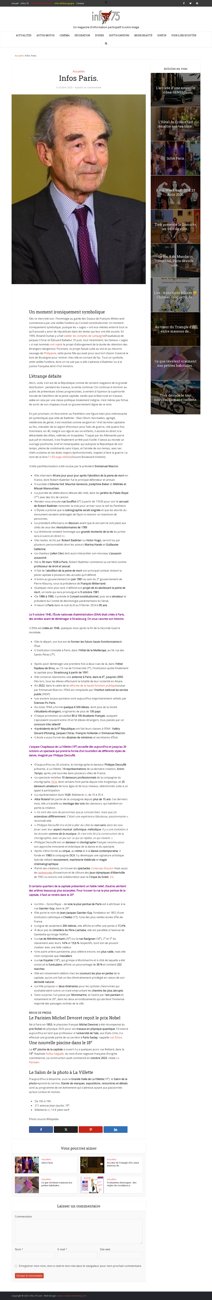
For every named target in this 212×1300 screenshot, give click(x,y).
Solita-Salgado (55, 1053)
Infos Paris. (47, 1162)
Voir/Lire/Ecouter (183, 35)
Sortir (161, 35)
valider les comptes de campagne (84, 336)
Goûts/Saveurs (119, 35)
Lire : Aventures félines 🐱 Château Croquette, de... (175, 295)
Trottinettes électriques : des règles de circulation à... (121, 1184)
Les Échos (116, 1037)
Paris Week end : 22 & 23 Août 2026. (175, 192)
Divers (99, 35)
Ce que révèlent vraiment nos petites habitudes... (56, 1184)
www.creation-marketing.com (71, 1295)
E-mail (62, 1249)
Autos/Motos (45, 35)
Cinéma (65, 35)
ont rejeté (56, 344)
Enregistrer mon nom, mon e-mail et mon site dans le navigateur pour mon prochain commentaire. (80, 1266)
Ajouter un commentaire (88, 87)
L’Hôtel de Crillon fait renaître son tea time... (176, 124)
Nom (19, 1249)
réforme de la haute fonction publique (93, 685)
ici (63, 536)
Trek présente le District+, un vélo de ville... (176, 226)
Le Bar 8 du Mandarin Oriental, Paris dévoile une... (176, 260)
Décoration (82, 35)
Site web (105, 1249)
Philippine (50, 353)
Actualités (23, 35)
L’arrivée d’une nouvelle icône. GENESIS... (175, 90)
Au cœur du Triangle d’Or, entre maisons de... (123, 1164)
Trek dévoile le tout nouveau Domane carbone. (175, 397)
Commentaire (23, 1216)
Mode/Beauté (143, 35)
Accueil (18, 55)
